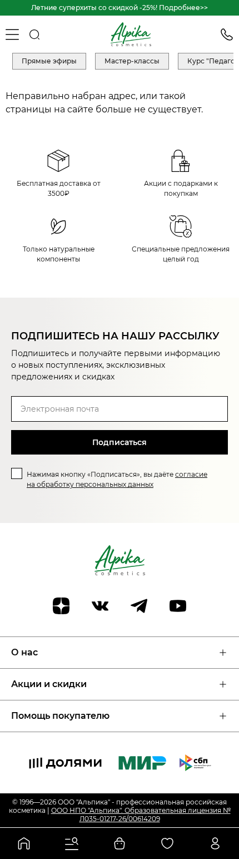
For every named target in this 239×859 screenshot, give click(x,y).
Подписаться (119, 442)
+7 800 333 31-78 (226, 34)
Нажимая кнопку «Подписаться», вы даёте (117, 479)
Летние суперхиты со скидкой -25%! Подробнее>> (119, 7)
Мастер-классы (132, 61)
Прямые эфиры (49, 61)
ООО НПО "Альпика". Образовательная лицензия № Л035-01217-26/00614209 (141, 814)
